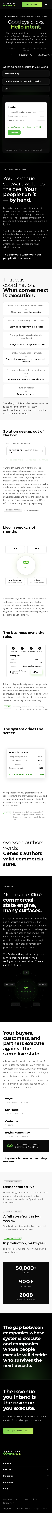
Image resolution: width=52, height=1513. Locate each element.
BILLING (36, 1003)
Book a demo (31, 5)
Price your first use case (18, 1430)
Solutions (8, 1469)
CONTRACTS (42, 983)
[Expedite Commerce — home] (9, 4)
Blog (5, 1488)
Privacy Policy (8, 1502)
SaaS (7, 89)
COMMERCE (16, 1003)
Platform (7, 1462)
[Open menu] (46, 4)
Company (8, 1481)
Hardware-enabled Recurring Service (23, 81)
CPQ (26, 971)
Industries (8, 1475)
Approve (36, 671)
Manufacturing (12, 73)
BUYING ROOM (9, 983)
